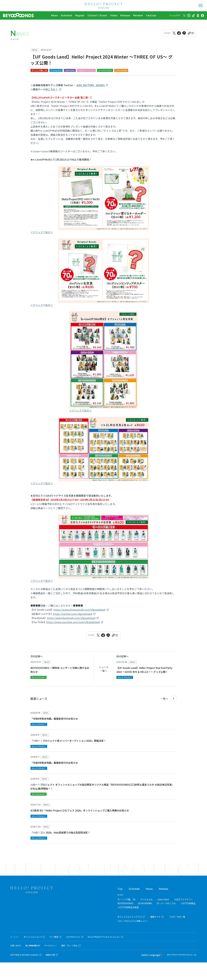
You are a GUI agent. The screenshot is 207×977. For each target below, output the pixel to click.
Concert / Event (97, 15)
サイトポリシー (50, 945)
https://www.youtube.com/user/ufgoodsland (73, 622)
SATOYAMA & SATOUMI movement (24, 955)
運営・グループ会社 (69, 945)
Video (113, 15)
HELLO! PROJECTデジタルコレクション (104, 937)
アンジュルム (146, 899)
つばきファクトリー (183, 899)
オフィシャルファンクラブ (129, 916)
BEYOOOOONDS (125, 903)
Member (138, 15)
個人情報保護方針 (32, 945)
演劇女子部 (50, 955)
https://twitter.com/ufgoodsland (72, 614)
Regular (80, 15)
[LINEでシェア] (184, 33)
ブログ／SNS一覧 (177, 916)
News (54, 15)
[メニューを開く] (200, 5)
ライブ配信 (53, 937)
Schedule (66, 15)
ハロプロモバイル (73, 937)
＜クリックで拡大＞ (41, 232)
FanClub (151, 15)
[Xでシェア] (174, 33)
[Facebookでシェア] (179, 33)
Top (119, 889)
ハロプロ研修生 (188, 903)
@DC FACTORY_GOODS (90, 85)
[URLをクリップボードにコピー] (191, 33)
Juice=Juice (163, 899)
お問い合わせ (15, 945)
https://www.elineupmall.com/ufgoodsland (79, 609)
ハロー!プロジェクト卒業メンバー (132, 921)
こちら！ (53, 89)
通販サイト (155, 916)
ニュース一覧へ (103, 669)
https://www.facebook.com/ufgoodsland (71, 618)
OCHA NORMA (145, 903)
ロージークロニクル (166, 903)
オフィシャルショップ (33, 937)
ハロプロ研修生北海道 (128, 907)
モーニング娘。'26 (126, 899)
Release (125, 15)
